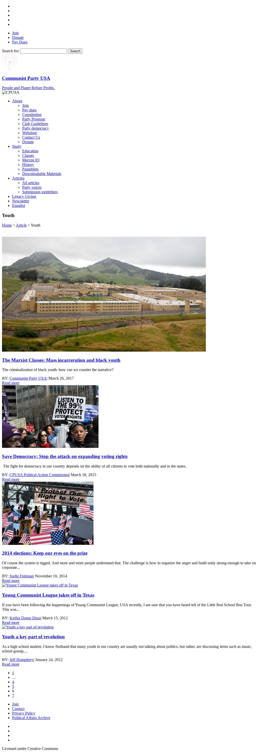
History (28, 164)
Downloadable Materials (41, 174)
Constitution (32, 114)
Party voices (32, 187)
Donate (18, 37)
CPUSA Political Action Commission (39, 475)
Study (16, 146)
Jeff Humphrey (22, 659)
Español (18, 205)
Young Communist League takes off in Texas (48, 595)
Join (15, 33)
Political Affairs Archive (31, 718)
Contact (18, 709)
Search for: (10, 51)
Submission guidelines (40, 192)
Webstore (29, 133)
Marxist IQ (31, 160)
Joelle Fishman (21, 576)
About (17, 101)
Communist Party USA (28, 378)
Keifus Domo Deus (25, 618)
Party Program (33, 119)
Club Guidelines (35, 123)
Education (30, 151)
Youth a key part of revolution (33, 636)
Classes (28, 155)
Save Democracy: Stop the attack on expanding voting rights (64, 456)
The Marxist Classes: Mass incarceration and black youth (61, 360)
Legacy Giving (24, 196)
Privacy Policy (23, 713)
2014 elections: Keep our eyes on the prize (44, 553)
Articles (18, 178)
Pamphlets (30, 169)
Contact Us (31, 137)
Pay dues (29, 110)
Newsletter (20, 201)
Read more (10, 383)
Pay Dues (19, 42)
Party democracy (35, 128)
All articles (30, 183)
